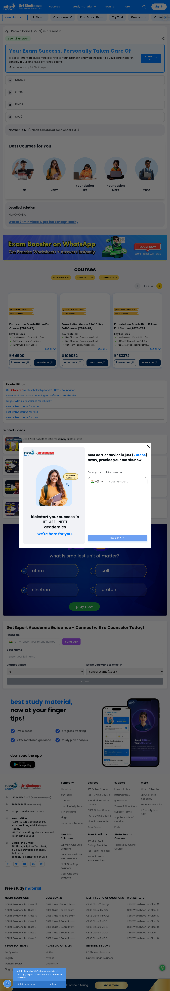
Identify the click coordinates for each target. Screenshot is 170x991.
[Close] (148, 446)
